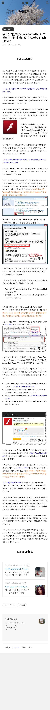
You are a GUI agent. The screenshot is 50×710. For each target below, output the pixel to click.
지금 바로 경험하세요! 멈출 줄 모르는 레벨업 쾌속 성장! (17, 591)
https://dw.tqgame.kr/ (13, 583)
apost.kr (16, 647)
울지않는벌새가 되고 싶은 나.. (15, 622)
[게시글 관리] (13, 605)
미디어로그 (23, 19)
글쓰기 (31, 647)
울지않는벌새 (25, 11)
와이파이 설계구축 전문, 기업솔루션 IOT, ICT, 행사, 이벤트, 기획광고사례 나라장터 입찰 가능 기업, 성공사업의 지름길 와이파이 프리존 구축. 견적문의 (17, 573)
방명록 (32, 19)
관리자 (24, 647)
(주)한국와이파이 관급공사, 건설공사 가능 (17, 568)
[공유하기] (10, 605)
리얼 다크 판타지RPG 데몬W (17, 586)
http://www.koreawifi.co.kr (15, 565)
